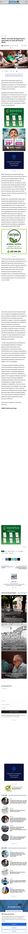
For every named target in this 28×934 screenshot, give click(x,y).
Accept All (14, 924)
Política (5, 36)
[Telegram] (15, 559)
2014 (6, 551)
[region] (14, 923)
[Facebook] (6, 559)
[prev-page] (2, 681)
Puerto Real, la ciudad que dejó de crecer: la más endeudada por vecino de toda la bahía (18, 838)
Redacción (7, 45)
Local (14, 616)
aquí (6, 404)
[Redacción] (2, 45)
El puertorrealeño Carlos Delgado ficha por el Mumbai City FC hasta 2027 (18, 882)
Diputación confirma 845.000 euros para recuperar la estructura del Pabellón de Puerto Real (18, 829)
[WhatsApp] (12, 559)
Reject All (14, 931)
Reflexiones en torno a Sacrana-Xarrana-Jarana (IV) (14, 648)
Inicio (2, 36)
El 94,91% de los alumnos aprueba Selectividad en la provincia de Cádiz (21, 567)
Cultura (11, 808)
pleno (3, 553)
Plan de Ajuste (20, 551)
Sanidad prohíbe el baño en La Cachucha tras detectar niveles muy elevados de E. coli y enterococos (17, 854)
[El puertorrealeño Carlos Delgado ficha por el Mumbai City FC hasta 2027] (5, 881)
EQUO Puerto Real (11, 551)
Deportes (12, 825)
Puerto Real (11, 553)
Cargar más (13, 843)
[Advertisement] (14, 19)
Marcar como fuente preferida (14, 75)
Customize (14, 927)
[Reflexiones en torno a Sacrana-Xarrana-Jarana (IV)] (14, 637)
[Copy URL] (18, 559)
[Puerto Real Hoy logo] (14, 905)
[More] (16, 71)
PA (16, 551)
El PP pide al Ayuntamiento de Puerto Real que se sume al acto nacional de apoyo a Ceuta (17, 891)
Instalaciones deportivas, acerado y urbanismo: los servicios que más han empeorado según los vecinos (14, 620)
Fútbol (11, 879)
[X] (9, 559)
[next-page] (4, 681)
